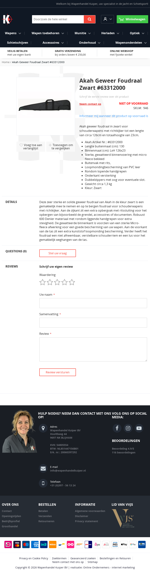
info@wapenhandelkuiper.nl (68, 470)
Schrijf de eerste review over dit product (104, 96)
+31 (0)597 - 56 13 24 (63, 485)
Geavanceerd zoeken (83, 558)
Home (6, 62)
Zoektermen (59, 558)
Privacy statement (86, 521)
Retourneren (46, 521)
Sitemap (93, 562)
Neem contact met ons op (68, 562)
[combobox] (63, 19)
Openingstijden (11, 516)
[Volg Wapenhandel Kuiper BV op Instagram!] (128, 428)
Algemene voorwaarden (90, 511)
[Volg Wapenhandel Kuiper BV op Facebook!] (117, 428)
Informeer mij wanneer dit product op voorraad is (113, 116)
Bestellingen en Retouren (115, 558)
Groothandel (10, 526)
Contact (7, 511)
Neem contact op (90, 104)
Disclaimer (81, 516)
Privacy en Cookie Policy (33, 558)
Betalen (43, 511)
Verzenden (45, 516)
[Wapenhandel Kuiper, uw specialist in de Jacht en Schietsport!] (13, 19)
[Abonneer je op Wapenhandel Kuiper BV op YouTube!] (139, 428)
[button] (107, 19)
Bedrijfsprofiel (11, 521)
